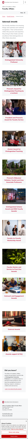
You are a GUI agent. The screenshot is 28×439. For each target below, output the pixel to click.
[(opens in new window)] (12, 402)
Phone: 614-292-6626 (7, 415)
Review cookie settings (14, 432)
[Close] (26, 421)
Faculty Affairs (8, 9)
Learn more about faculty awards (13, 389)
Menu (21, 12)
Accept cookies (14, 436)
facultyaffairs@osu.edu (7, 413)
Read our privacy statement (17, 429)
